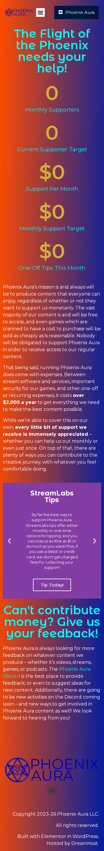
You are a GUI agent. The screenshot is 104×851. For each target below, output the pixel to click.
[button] (40, 12)
